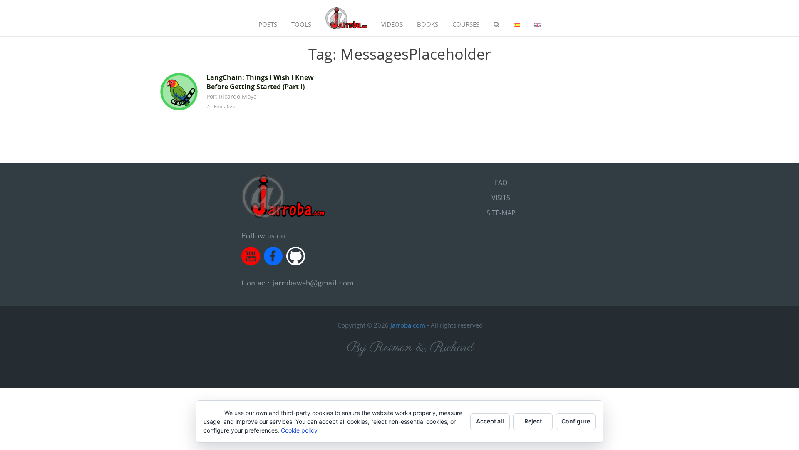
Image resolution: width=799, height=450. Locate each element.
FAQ (501, 182)
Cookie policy (299, 430)
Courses (465, 24)
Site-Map (501, 213)
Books (427, 24)
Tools (301, 24)
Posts (267, 24)
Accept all (490, 421)
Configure (575, 421)
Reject (533, 421)
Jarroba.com (407, 325)
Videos (392, 24)
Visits (500, 197)
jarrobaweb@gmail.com (313, 282)
